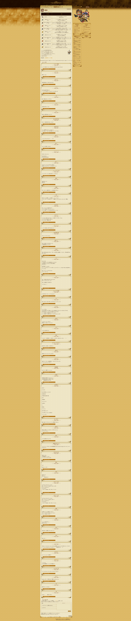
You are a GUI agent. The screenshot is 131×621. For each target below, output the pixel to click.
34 (56, 359)
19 (56, 216)
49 (56, 528)
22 (56, 241)
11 (56, 144)
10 (56, 136)
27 (56, 299)
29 (56, 319)
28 (56, 307)
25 (56, 277)
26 (56, 292)
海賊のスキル (76, 29)
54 (56, 569)
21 (56, 233)
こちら (56, 600)
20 (56, 226)
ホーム (47, 4)
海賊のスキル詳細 (77, 30)
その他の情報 (76, 26)
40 (56, 436)
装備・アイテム (50, 11)
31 (56, 336)
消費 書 (45, 10)
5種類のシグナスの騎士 (76, 64)
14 (56, 171)
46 (56, 496)
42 (56, 453)
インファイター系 (77, 27)
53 (56, 560)
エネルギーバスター (76, 55)
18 (56, 206)
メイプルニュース (86, 31)
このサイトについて (53, 4)
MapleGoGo (85, 26)
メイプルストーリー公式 (86, 30)
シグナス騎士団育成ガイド (86, 28)
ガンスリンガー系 (77, 28)
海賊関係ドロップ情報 (48, 57)
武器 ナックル (75, 38)
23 (56, 250)
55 (56, 577)
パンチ (74, 48)
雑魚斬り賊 (56, 559)
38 (56, 420)
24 (56, 259)
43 (56, 463)
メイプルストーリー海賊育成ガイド (52, 7)
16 (56, 188)
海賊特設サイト (85, 32)
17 (56, 196)
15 (56, 179)
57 (56, 592)
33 (56, 351)
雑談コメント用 (75, 42)
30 (56, 328)
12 (56, 152)
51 (56, 544)
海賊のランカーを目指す (77, 40)
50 (56, 536)
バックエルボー (75, 49)
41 (56, 444)
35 (56, 368)
